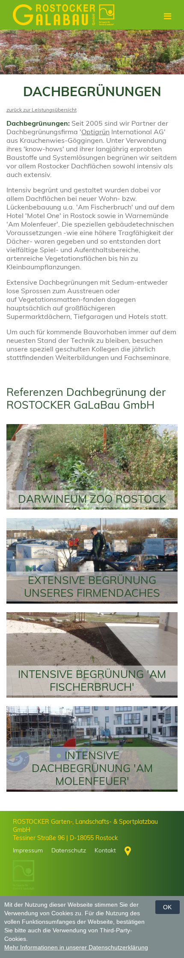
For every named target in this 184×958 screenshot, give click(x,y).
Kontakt (105, 850)
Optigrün (95, 131)
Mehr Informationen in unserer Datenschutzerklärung (76, 947)
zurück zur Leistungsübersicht (41, 109)
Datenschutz (68, 850)
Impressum (28, 850)
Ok (167, 907)
